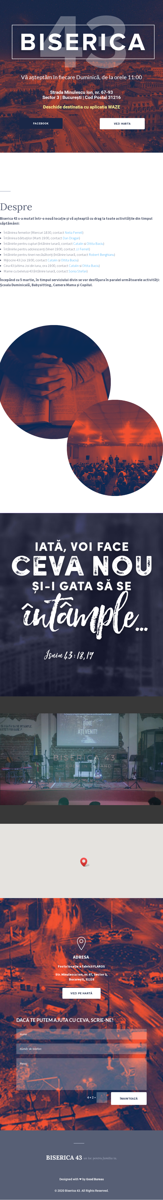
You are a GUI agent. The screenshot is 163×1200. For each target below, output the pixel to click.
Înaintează (129, 1098)
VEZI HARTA (122, 123)
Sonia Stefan (78, 271)
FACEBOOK (41, 123)
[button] (85, 862)
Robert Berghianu (101, 254)
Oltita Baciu (95, 243)
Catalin (78, 243)
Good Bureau (95, 1179)
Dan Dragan (71, 238)
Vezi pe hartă (81, 993)
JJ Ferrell (82, 249)
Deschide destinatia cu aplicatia (81, 107)
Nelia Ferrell (74, 232)
